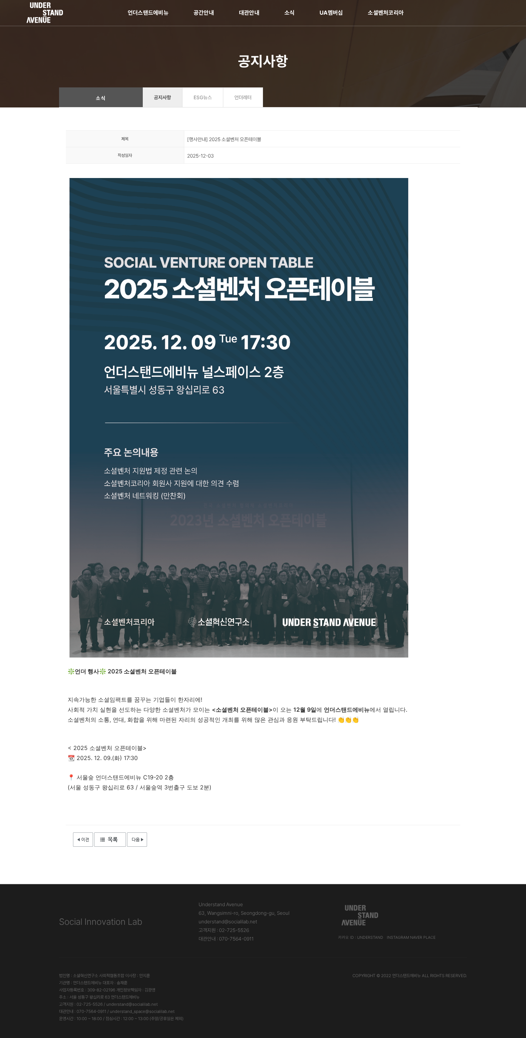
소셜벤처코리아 (386, 12)
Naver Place (422, 937)
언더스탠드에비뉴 (148, 12)
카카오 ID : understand (360, 937)
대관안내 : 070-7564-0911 (226, 939)
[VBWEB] (45, 12)
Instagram (398, 937)
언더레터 (243, 97)
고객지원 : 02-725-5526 (224, 930)
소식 (289, 12)
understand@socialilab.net (228, 921)
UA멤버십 (331, 12)
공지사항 (162, 97)
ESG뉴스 (203, 97)
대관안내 (249, 12)
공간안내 (204, 12)
